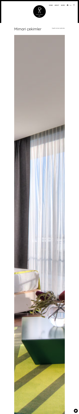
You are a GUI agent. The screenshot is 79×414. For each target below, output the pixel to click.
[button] (74, 5)
